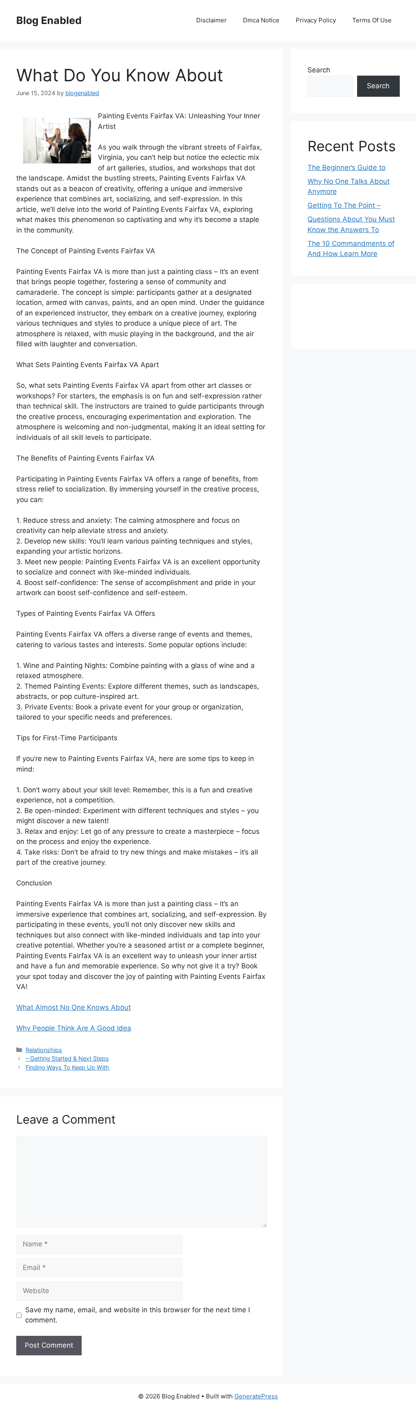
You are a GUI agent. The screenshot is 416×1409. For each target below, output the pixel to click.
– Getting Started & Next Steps (67, 1058)
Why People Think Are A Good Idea (73, 1028)
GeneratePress (256, 1396)
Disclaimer (211, 20)
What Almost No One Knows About (73, 1007)
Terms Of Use (372, 20)
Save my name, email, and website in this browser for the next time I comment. (137, 1315)
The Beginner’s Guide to (347, 167)
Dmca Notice (261, 20)
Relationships (44, 1049)
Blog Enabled (49, 20)
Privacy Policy (316, 20)
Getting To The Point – (344, 205)
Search (319, 70)
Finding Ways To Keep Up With (67, 1067)
